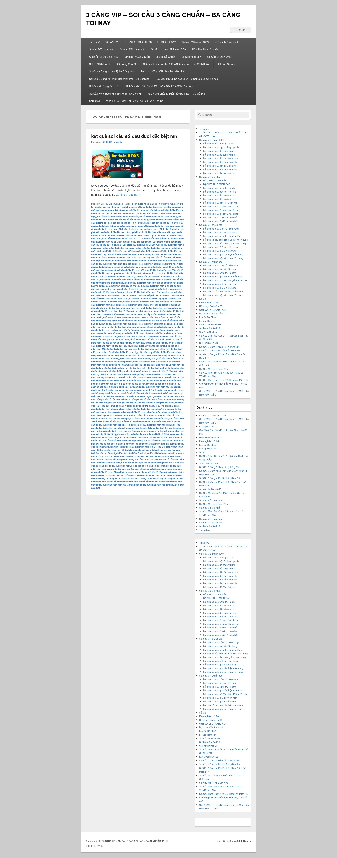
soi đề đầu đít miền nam (108, 462)
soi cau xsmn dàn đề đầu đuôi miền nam (129, 456)
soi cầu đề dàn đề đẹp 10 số (110, 434)
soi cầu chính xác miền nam (143, 415)
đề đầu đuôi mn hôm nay (116, 367)
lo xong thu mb (145, 402)
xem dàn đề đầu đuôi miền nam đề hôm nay (155, 481)
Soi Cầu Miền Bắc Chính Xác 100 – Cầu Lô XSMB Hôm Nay (159, 86)
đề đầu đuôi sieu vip (119, 371)
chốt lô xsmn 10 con (149, 311)
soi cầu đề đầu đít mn (135, 434)
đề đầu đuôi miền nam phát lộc (117, 361)
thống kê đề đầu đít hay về (153, 478)
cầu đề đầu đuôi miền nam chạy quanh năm (126, 276)
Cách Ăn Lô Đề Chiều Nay (103, 56)
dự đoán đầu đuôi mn (111, 383)
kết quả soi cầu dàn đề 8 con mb (220, 169)
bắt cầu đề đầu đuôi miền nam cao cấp (134, 210)
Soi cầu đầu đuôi (156, 427)
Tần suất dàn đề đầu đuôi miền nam (148, 468)
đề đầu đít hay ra (138, 339)
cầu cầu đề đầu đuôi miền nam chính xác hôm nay (125, 257)
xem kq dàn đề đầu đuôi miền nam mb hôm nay (150, 484)
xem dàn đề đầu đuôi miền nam (117, 481)
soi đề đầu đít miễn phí (132, 462)
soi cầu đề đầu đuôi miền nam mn (152, 443)
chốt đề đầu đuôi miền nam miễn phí (158, 307)
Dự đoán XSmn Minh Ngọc (139, 396)
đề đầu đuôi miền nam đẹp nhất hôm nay (132, 352)
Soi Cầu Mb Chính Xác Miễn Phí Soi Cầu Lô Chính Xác (187, 78)
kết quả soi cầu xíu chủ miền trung (221, 228)
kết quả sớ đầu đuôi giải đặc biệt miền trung (225, 239)
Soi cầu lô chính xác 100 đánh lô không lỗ (120, 450)
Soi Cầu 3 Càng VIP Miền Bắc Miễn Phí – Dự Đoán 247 (120, 78)
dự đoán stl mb (112, 393)
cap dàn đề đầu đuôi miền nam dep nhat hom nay (127, 254)
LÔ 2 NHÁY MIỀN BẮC (215, 180)
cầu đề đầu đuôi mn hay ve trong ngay (148, 298)
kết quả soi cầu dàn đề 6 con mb (220, 165)
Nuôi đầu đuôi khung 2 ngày (110, 405)
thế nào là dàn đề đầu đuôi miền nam (159, 472)
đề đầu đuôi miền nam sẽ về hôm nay (162, 364)
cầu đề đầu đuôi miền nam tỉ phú (138, 295)
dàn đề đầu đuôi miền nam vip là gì (141, 330)
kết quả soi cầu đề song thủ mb (219, 154)
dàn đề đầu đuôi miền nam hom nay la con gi (140, 320)
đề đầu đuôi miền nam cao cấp (121, 349)
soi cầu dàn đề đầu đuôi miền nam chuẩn (153, 421)
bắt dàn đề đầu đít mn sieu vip (133, 219)
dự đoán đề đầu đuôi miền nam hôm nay (149, 386)
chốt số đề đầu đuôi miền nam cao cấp (131, 314)
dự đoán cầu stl (109, 377)
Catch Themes (243, 841)
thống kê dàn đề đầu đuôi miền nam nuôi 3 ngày (148, 475)
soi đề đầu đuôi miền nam (117, 465)
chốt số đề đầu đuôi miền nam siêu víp (122, 317)
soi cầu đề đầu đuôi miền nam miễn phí (115, 443)
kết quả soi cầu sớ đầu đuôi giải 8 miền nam (225, 280)
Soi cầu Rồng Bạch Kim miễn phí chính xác (145, 453)
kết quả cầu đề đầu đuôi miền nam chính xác (154, 399)
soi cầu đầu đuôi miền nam (110, 431)
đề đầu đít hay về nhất (113, 342)
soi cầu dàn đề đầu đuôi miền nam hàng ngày (149, 424)
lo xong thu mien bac (164, 402)
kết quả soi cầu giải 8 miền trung (219, 250)
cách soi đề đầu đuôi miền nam (112, 251)
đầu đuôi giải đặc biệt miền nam (113, 339)
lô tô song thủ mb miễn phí (112, 402)
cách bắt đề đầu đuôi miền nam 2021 (120, 238)
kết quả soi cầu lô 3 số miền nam (220, 283)
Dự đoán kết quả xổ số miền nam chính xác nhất (126, 390)
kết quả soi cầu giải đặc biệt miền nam (223, 276)
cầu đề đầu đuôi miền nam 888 (160, 270)
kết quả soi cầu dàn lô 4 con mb (219, 191)
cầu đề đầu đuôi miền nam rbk (113, 292)
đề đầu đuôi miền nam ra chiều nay (150, 361)
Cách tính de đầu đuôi (139, 251)
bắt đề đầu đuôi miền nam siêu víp (158, 232)
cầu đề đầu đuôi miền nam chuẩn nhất (152, 279)
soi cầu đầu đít (139, 427)
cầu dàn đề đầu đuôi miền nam (116, 260)
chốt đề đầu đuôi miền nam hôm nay (122, 307)
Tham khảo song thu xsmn (127, 472)
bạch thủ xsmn (129, 206)
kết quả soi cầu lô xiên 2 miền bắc (220, 213)
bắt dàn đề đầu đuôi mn (160, 219)
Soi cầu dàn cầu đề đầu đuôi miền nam (149, 418)
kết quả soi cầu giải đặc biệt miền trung (223, 254)
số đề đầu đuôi (120, 415)
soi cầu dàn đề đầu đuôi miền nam (114, 421)
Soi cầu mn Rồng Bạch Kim (109, 453)
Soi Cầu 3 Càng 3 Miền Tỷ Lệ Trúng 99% (112, 71)
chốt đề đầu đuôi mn (128, 311)
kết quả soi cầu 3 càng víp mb (218, 143)
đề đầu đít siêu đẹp (170, 342)
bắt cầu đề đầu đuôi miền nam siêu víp (158, 216)
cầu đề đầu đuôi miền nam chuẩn (116, 279)
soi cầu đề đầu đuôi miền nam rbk (136, 446)
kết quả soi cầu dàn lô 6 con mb (219, 195)
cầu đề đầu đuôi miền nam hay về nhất (118, 285)
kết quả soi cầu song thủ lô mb (219, 188)
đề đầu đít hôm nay (134, 342)
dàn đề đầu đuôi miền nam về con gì (128, 326)
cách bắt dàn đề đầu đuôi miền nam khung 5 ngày (131, 235)
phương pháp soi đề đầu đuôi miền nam (126, 412)
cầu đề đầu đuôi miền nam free (140, 282)
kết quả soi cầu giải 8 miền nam (219, 287)
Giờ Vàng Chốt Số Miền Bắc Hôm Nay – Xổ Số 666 (176, 93)
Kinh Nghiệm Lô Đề (175, 49)
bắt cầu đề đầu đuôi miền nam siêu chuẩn (117, 216)
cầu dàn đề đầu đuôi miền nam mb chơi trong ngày (153, 263)
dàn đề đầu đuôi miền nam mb (116, 323)
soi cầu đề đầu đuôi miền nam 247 (135, 437)
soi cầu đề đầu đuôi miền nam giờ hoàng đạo (125, 440)
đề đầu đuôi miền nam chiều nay (154, 349)
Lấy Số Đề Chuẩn (166, 56)
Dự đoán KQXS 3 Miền (137, 56)
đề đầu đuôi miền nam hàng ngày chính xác (118, 355)
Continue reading (128, 195)
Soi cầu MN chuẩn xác (132, 49)
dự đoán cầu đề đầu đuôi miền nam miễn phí (118, 374)
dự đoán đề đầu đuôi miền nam (161, 383)
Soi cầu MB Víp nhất (226, 42)
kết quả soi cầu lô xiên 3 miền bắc (220, 217)
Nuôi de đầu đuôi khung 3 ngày (140, 405)
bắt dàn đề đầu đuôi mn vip (165, 222)
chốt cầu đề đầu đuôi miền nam (106, 301)
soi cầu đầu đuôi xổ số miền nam (140, 431)
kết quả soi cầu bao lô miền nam (219, 269)
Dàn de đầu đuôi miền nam (155, 317)
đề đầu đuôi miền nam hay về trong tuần (161, 355)
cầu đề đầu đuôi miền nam (127, 266)
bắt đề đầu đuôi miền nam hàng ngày (162, 225)
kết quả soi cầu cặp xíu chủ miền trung (223, 258)
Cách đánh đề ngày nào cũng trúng (134, 241)
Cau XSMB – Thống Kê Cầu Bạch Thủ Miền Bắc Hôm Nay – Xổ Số (126, 101)
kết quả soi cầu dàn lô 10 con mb (220, 202)
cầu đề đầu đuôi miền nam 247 (156, 266)
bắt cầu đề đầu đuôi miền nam (152, 206)
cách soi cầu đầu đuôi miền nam (113, 248)
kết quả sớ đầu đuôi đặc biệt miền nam (223, 291)
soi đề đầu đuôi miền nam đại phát (148, 465)
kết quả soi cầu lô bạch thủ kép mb (221, 206)
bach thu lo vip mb (164, 203)
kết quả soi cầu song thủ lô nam (219, 272)
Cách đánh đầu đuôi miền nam (155, 238)
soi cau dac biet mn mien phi (115, 418)
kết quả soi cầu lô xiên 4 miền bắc (220, 221)
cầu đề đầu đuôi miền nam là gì (153, 285)
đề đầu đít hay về (156, 339)
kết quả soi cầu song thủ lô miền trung (222, 236)
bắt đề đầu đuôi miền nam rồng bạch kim (120, 232)
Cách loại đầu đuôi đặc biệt (136, 244)
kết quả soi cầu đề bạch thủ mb (219, 151)
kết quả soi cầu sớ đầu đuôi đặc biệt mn (134, 136)
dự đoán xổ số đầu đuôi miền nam (162, 393)
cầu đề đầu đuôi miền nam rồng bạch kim (149, 292)
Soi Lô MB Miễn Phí (100, 64)
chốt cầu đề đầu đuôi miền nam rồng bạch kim (146, 301)
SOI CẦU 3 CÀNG (226, 64)
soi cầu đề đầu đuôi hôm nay (161, 434)
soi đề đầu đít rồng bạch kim (158, 462)
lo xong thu (131, 402)
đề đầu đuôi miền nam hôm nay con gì (139, 358)
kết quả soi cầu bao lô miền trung (220, 232)
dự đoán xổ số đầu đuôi (132, 393)
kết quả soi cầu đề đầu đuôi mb (219, 173)
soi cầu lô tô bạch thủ (152, 450)
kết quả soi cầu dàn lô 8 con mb (219, 199)
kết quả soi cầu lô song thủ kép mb (221, 210)
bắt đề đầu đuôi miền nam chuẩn (126, 225)
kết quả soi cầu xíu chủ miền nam (220, 265)
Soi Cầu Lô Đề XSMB (219, 56)
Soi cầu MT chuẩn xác (101, 49)
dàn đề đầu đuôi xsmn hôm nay (160, 333)
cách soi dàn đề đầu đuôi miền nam (147, 248)
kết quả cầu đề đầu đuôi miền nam (114, 399)
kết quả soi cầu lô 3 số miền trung (220, 247)
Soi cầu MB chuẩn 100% (195, 42)
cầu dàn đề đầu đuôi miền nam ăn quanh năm (154, 260)
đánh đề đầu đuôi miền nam (132, 336)
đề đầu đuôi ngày (138, 367)
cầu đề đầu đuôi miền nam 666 (129, 270)
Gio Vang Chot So (127, 64)
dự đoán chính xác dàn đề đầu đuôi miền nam (140, 377)
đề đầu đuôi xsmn (139, 371)
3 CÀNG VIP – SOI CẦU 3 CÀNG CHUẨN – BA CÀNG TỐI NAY (163, 18)
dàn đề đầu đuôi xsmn (133, 333)
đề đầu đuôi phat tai (157, 367)
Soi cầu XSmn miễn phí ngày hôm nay (115, 459)
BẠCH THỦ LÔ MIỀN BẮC (216, 184)
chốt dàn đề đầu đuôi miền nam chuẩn (130, 304)
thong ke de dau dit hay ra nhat (124, 478)
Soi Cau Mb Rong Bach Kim (104, 86)
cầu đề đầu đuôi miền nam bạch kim (143, 273)
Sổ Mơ (154, 49)
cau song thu (174, 298)
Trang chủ (94, 42)
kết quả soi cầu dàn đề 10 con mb (220, 158)
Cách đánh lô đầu (161, 241)
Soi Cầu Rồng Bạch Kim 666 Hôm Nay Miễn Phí (115, 93)
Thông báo (204, 529)
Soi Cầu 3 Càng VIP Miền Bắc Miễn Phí (162, 71)
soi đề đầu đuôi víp (120, 468)
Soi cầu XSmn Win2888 (146, 459)
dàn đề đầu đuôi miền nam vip (161, 326)
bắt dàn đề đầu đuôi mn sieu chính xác (132, 222)
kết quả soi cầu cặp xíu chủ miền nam (222, 295)
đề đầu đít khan (152, 342)
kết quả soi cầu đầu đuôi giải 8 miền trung (224, 243)
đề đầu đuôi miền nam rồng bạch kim (124, 364)
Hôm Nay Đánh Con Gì (205, 49)
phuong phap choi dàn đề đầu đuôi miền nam (133, 409)
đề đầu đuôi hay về (121, 345)
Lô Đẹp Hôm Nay (191, 56)
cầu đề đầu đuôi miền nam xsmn (112, 298)
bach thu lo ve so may (143, 203)
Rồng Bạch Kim (104, 415)
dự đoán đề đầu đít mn (134, 383)
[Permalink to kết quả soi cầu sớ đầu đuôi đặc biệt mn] (117, 181)
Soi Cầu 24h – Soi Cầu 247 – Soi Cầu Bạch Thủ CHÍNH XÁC (176, 64)
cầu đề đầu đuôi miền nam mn (132, 289)
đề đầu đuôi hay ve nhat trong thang (149, 345)
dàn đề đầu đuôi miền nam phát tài (149, 323)
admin (119, 141)
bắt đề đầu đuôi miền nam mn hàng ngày (138, 229)
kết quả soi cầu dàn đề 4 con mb (220, 162)
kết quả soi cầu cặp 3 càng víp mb (221, 147)
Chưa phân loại (206, 426)
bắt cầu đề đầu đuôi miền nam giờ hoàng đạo (124, 213)
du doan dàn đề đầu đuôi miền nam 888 (126, 380)
